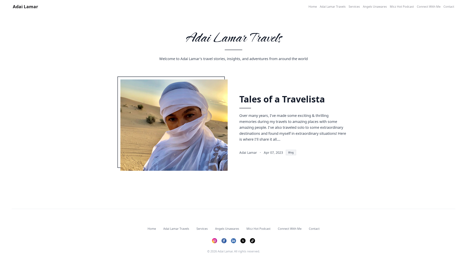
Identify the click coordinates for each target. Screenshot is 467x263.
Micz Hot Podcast (402, 7)
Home (312, 7)
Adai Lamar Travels (333, 7)
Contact (448, 7)
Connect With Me (429, 7)
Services (354, 7)
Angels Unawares (375, 7)
